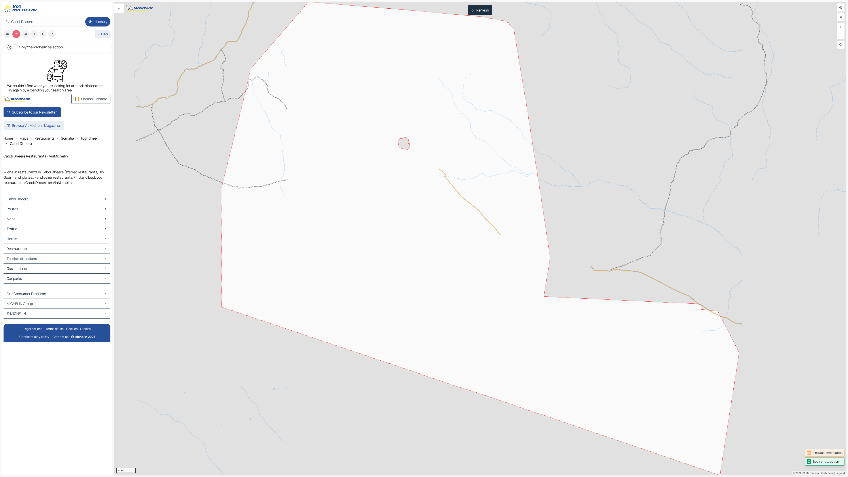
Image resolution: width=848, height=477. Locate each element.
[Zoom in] (840, 27)
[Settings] (840, 17)
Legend (840, 473)
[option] (7, 34)
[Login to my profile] (840, 7)
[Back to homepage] (21, 8)
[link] (824, 453)
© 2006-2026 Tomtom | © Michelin (813, 473)
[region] (480, 238)
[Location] (840, 45)
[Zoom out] (840, 35)
